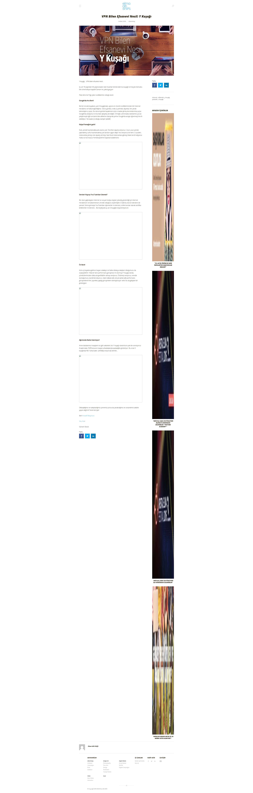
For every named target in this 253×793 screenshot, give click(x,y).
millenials (161, 97)
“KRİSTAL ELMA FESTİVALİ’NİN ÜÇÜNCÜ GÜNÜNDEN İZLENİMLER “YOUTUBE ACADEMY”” (163, 424)
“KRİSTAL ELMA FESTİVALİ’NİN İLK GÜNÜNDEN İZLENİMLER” (163, 581)
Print (88, 767)
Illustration (106, 769)
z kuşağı (160, 99)
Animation (90, 780)
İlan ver (137, 763)
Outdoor (89, 769)
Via (80, 421)
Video (88, 776)
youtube (154, 99)
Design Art (106, 761)
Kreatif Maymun (88, 416)
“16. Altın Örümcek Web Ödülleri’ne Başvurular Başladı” (163, 265)
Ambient (89, 763)
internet (154, 97)
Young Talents (107, 772)
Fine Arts (105, 765)
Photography (107, 763)
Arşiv (104, 776)
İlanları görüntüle (139, 761)
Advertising (132, 21)
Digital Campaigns (124, 767)
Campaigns (90, 765)
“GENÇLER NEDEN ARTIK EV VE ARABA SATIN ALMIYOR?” (163, 737)
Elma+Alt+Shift (93, 746)
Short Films (90, 778)
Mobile (121, 765)
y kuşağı (167, 97)
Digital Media (122, 761)
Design (105, 767)
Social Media (122, 763)
